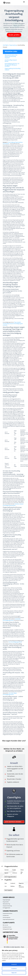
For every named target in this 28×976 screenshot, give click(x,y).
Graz (6, 883)
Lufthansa (14, 873)
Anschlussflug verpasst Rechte (11, 60)
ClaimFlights (5, 45)
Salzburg (12, 886)
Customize (14, 968)
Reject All (14, 972)
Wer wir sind (5, 925)
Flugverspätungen (6, 899)
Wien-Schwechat (21, 886)
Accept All (14, 964)
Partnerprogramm (6, 917)
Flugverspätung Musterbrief (8, 919)
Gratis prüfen (14, 35)
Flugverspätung (13, 45)
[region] (14, 962)
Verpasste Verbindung (7, 905)
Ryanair (6, 873)
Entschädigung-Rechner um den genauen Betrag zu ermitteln (12, 65)
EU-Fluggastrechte (6, 907)
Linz (6, 886)
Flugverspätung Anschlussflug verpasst (12, 69)
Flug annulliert (6, 901)
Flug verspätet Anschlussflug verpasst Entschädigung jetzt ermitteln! (13, 324)
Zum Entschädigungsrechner (15, 642)
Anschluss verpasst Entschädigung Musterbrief (13, 504)
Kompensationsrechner (7, 913)
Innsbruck (12, 883)
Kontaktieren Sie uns (7, 927)
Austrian (7, 870)
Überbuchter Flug (6, 903)
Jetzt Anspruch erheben (13, 821)
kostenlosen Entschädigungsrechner (12, 619)
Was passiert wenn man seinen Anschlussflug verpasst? (11, 56)
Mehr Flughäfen (8, 890)
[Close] (26, 949)
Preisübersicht (6, 915)
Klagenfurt (21, 883)
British (22, 870)
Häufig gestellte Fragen (7, 929)
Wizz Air (22, 873)
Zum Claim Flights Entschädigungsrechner (10, 693)
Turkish (14, 870)
